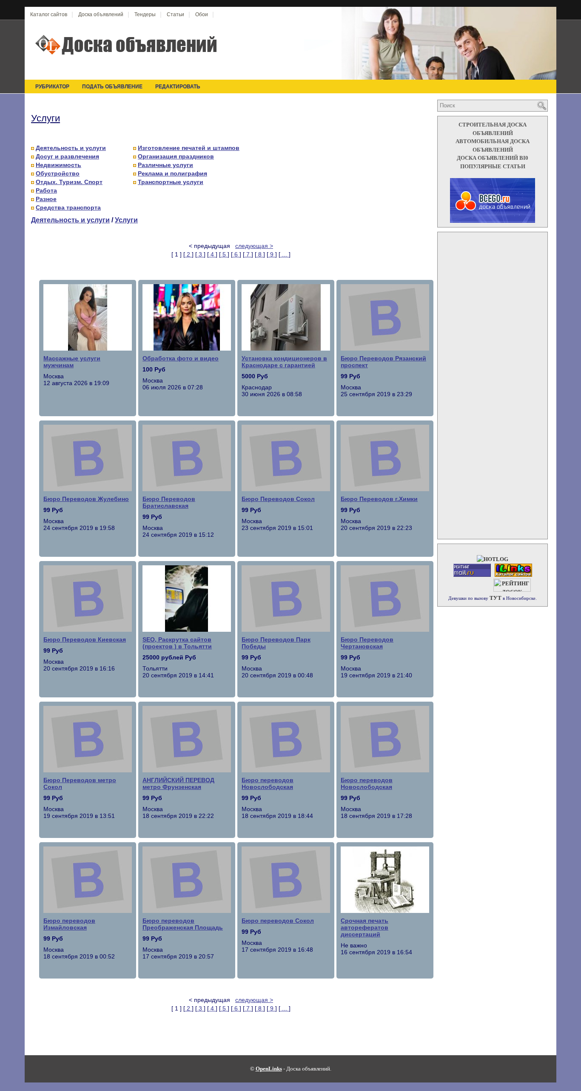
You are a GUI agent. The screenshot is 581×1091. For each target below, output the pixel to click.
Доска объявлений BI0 (492, 158)
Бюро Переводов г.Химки (379, 498)
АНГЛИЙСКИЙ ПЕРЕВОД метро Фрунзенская (178, 783)
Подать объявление (112, 86)
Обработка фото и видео (180, 358)
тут (495, 598)
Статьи (175, 14)
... (284, 254)
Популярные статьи (492, 166)
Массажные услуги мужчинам (71, 361)
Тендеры (145, 14)
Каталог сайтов (48, 14)
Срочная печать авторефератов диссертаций (364, 927)
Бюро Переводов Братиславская (168, 502)
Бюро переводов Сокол (278, 920)
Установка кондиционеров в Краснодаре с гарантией (284, 361)
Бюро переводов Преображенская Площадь (182, 924)
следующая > (254, 245)
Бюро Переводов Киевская (84, 639)
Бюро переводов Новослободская (267, 783)
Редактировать (177, 86)
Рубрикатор (52, 86)
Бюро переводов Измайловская (69, 924)
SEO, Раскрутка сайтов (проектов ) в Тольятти (177, 643)
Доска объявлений (100, 14)
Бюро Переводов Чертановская (367, 643)
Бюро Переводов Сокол (278, 498)
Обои (201, 14)
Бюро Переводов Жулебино (86, 498)
